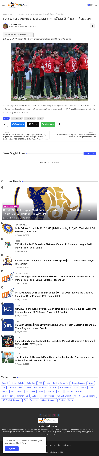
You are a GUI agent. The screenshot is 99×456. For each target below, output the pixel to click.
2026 (41, 391)
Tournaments (22, 396)
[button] (90, 5)
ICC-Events (30, 391)
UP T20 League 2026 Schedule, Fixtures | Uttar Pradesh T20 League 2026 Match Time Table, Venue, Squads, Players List (54, 278)
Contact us (50, 445)
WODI (19, 391)
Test (91, 387)
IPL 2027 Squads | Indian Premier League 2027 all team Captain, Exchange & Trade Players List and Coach (55, 327)
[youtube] (49, 415)
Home (5, 14)
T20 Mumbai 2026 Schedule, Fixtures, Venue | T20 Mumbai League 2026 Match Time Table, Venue (53, 246)
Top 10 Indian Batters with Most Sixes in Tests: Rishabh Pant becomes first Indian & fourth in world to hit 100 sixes (55, 359)
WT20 (4, 391)
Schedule (31, 383)
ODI (3, 387)
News (11, 14)
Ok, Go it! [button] (12, 448)
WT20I (79, 391)
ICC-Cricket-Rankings (11, 400)
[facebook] (40, 415)
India (48, 383)
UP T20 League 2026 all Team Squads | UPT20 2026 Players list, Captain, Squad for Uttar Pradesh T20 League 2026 (54, 294)
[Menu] (3, 4)
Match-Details (18, 383)
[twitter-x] (45, 415)
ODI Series (36, 396)
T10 (12, 391)
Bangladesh (16, 118)
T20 (40, 383)
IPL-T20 (53, 387)
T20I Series (49, 396)
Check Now (21, 443)
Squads (5, 383)
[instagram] (54, 415)
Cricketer (50, 391)
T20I (76, 387)
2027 (60, 391)
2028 (70, 400)
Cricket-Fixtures (78, 383)
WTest (77, 396)
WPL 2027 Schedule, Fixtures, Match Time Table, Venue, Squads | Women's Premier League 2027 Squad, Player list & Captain (55, 311)
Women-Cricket (15, 387)
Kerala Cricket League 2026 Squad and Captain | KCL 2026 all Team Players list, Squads (55, 262)
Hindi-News (29, 118)
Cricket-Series (40, 387)
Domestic (34, 400)
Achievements (89, 396)
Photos (62, 400)
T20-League (65, 387)
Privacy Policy (64, 445)
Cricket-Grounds (48, 400)
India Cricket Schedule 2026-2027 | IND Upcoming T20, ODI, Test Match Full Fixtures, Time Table (55, 230)
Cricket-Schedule (60, 383)
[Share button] (59, 124)
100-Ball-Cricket (64, 396)
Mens (83, 387)
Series (28, 387)
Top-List (69, 391)
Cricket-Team (8, 396)
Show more (89, 153)
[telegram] (58, 415)
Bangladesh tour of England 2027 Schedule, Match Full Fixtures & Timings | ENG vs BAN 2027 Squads (55, 343)
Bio (25, 400)
